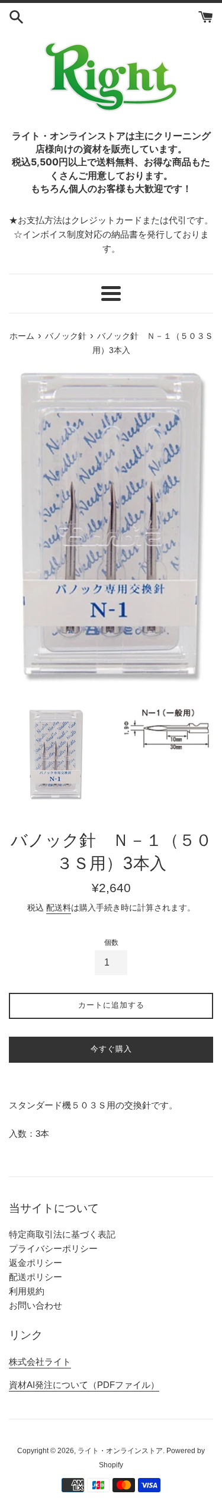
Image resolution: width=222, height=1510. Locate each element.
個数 (111, 942)
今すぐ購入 (111, 1048)
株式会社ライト (40, 1362)
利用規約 (26, 1291)
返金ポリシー (35, 1263)
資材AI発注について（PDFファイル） (84, 1385)
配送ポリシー (35, 1277)
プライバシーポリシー (53, 1248)
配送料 (58, 907)
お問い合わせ (35, 1305)
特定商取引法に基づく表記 (62, 1234)
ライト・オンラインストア (120, 1451)
